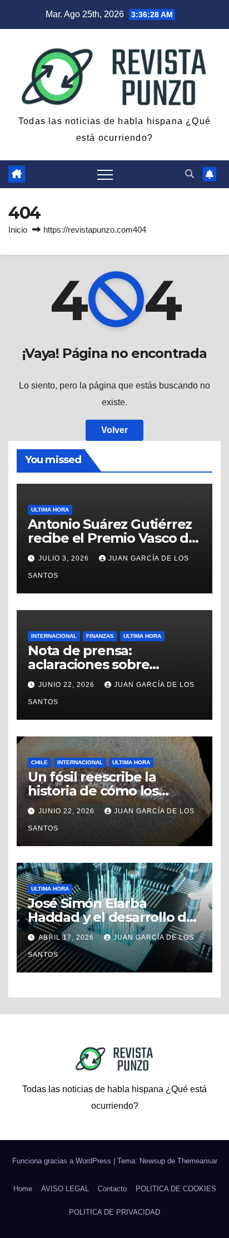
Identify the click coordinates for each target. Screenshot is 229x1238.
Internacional (54, 636)
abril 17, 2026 (67, 937)
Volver (114, 430)
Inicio (17, 229)
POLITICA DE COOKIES (176, 1189)
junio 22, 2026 (67, 685)
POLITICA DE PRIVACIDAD (114, 1212)
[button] (189, 174)
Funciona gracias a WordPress (62, 1161)
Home (22, 1189)
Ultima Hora (50, 510)
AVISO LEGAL (65, 1189)
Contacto (112, 1189)
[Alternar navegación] (105, 174)
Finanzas (100, 636)
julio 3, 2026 (64, 558)
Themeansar (197, 1161)
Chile (39, 762)
